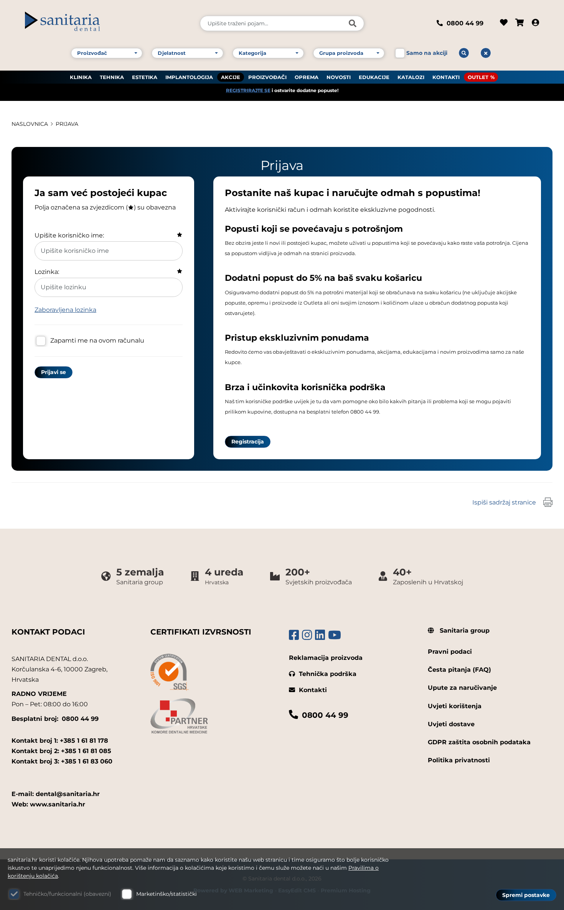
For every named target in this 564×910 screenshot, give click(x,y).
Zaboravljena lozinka (65, 309)
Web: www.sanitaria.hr (48, 804)
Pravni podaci (450, 651)
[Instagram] (307, 635)
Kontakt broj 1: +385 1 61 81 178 (60, 740)
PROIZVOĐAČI (267, 77)
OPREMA (306, 77)
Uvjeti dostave (451, 724)
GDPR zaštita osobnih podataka (479, 742)
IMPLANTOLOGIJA (189, 77)
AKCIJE (230, 77)
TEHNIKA (112, 77)
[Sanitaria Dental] (107, 23)
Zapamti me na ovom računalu (97, 340)
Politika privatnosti (459, 760)
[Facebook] (294, 635)
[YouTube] (334, 635)
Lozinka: (47, 271)
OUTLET (478, 77)
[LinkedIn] (320, 635)
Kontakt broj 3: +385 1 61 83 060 (62, 761)
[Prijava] (535, 23)
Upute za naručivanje (462, 687)
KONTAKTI (446, 77)
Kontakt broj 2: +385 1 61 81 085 (61, 751)
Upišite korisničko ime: (69, 235)
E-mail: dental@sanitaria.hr (56, 794)
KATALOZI (410, 77)
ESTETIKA (144, 77)
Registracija (247, 441)
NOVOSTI (339, 77)
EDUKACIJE (374, 77)
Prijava (67, 123)
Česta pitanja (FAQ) (459, 669)
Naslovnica (30, 123)
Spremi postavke (526, 895)
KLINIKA (81, 77)
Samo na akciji (426, 52)
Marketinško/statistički (166, 893)
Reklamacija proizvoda (326, 657)
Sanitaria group (464, 630)
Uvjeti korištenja (455, 706)
